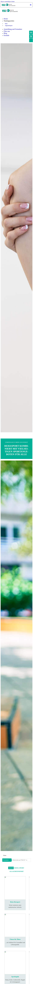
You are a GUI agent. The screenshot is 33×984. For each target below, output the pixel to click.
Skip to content (4, 1)
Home (4, 855)
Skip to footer (11, 1)
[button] (30, 5)
